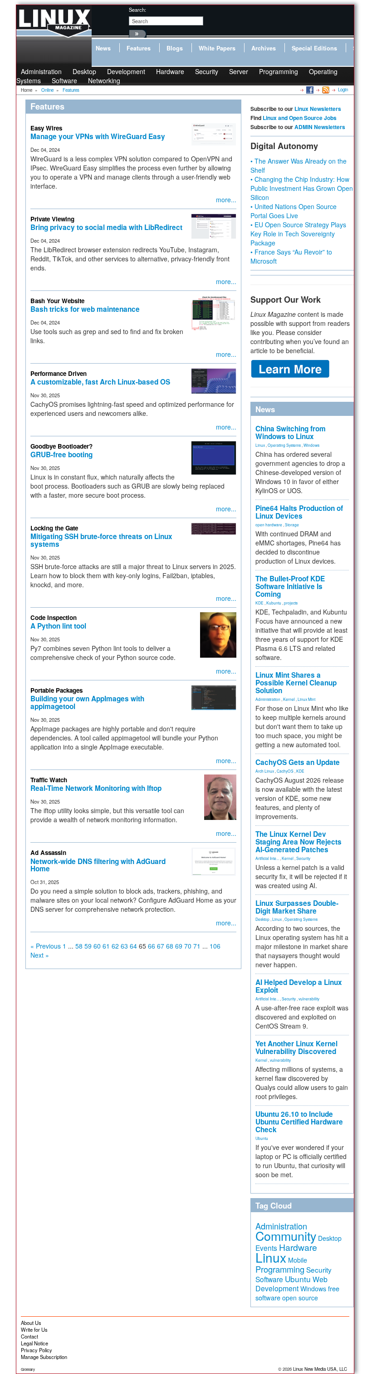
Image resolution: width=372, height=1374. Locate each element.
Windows (311, 445)
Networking (104, 80)
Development (126, 71)
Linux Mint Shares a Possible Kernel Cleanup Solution (296, 682)
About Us (31, 1322)
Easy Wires (46, 128)
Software (64, 80)
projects (291, 602)
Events (266, 1248)
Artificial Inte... (267, 858)
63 (124, 945)
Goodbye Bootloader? (61, 446)
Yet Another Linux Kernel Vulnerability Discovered (296, 1047)
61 (106, 945)
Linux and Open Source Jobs (300, 118)
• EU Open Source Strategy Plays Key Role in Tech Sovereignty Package (298, 233)
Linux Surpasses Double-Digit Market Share (296, 907)
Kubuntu (273, 602)
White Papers (217, 48)
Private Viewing (52, 219)
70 (187, 945)
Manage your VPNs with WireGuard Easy (97, 136)
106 (215, 945)
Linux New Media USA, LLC (320, 1369)
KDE (259, 602)
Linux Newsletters (317, 109)
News (103, 48)
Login (343, 89)
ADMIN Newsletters (319, 127)
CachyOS (285, 771)
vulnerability (309, 998)
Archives (263, 48)
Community (285, 1235)
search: (137, 9)
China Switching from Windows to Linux (290, 432)
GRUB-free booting (61, 455)
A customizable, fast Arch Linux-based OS (100, 382)
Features (139, 48)
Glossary (28, 1369)
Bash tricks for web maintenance (85, 309)
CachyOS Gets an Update (297, 762)
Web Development (291, 1284)
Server (238, 71)
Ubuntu (261, 1138)
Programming (278, 71)
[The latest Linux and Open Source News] (325, 89)
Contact (29, 1336)
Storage (292, 524)
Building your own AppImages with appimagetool (87, 702)
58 (79, 945)
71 (197, 945)
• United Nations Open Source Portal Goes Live (293, 211)
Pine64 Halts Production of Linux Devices (299, 512)
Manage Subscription (44, 1356)
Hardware (170, 71)
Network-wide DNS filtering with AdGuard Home (98, 865)
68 (169, 945)
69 (178, 945)
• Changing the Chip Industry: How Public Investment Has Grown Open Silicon (301, 188)
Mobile (297, 1259)
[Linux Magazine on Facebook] (309, 89)
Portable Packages (56, 690)
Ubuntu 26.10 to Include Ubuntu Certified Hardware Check (299, 1121)
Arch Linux (264, 771)
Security (206, 71)
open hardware (268, 524)
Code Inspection (53, 617)
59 (88, 945)
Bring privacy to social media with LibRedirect (106, 227)
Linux (260, 445)
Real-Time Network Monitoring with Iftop (96, 788)
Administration (267, 699)
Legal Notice (34, 1343)
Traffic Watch (48, 779)
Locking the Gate (54, 528)
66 (151, 945)
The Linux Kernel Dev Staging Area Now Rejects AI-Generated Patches (298, 841)
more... (226, 199)
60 (97, 945)
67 (160, 945)
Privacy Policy (36, 1350)
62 (115, 945)
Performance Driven (58, 373)
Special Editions (314, 48)
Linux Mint (306, 699)
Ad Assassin (48, 852)
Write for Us (34, 1329)
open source (300, 1297)
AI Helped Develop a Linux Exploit (298, 986)
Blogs (174, 48)
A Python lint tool (58, 626)
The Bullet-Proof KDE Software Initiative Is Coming (290, 586)
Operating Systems (284, 445)
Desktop (262, 919)
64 (133, 945)
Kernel (289, 699)
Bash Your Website (57, 300)
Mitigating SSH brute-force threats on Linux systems (101, 540)
